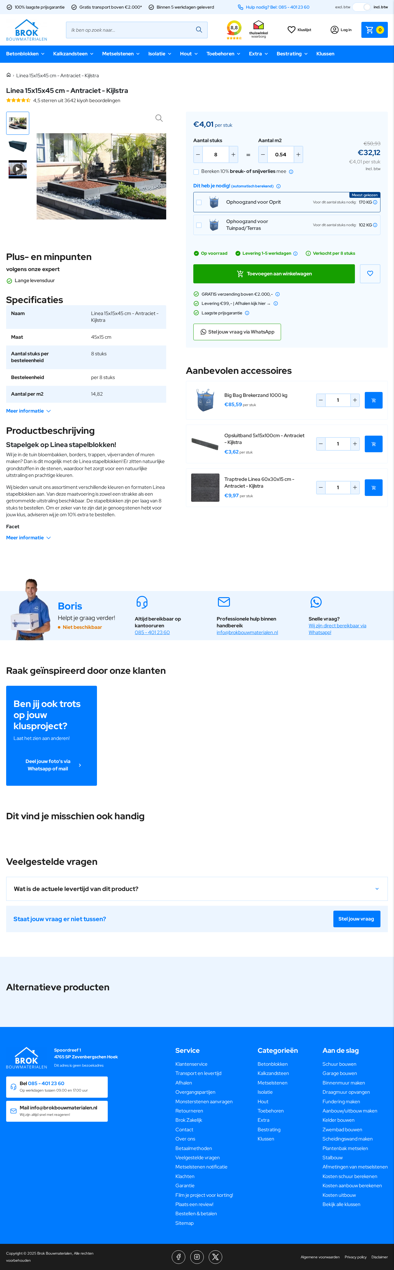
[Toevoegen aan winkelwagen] (374, 400)
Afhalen (183, 1083)
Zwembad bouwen (342, 1129)
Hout (186, 53)
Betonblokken (22, 53)
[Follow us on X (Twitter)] (215, 1257)
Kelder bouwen (339, 1120)
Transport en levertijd (198, 1073)
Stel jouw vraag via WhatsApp (241, 332)
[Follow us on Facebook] (178, 1257)
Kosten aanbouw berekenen (352, 1185)
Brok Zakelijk (188, 1120)
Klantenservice (191, 1064)
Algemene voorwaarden (320, 1257)
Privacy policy (356, 1257)
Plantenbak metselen (345, 1148)
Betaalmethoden (193, 1148)
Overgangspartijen (195, 1092)
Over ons (185, 1139)
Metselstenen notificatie (201, 1167)
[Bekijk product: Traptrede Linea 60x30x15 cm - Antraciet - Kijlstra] (205, 487)
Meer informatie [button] (25, 411)
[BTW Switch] (362, 7)
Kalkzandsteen (70, 53)
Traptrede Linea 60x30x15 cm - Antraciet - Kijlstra (259, 482)
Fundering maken (341, 1101)
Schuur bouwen (339, 1064)
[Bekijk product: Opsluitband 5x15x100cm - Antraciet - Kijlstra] (205, 444)
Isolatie (156, 53)
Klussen (325, 53)
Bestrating (289, 53)
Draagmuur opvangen (346, 1092)
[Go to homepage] (26, 30)
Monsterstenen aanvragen (204, 1101)
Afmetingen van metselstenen (355, 1167)
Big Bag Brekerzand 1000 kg (255, 395)
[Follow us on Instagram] (197, 1257)
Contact (184, 1129)
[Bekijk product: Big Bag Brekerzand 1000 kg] (205, 400)
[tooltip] (291, 171)
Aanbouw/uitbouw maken (350, 1111)
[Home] (8, 75)
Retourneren (189, 1111)
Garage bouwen (340, 1073)
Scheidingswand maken (348, 1139)
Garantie (185, 1185)
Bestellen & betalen (196, 1213)
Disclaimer (380, 1257)
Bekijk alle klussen (341, 1204)
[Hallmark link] (258, 30)
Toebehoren (220, 53)
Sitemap (184, 1223)
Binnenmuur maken (344, 1083)
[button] (17, 123)
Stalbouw (333, 1157)
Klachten (185, 1176)
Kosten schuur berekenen (350, 1176)
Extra (255, 53)
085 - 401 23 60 (152, 632)
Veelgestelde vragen (197, 1157)
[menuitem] (204, 1064)
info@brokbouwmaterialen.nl (247, 632)
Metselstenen (118, 53)
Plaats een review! (194, 1204)
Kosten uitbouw (339, 1195)
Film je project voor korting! (204, 1195)
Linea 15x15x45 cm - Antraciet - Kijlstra (57, 75)
